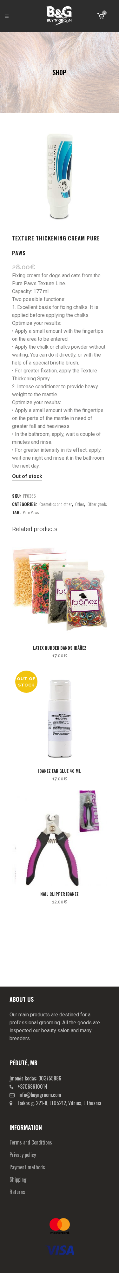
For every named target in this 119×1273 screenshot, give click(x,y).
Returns (17, 1191)
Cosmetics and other (55, 504)
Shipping (18, 1179)
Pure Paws (31, 512)
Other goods (97, 504)
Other (79, 504)
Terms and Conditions (31, 1142)
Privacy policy (23, 1154)
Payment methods (27, 1167)
